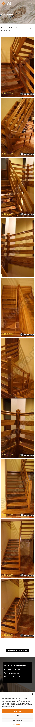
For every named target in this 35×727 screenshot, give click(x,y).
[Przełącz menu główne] (31, 3)
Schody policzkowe (8, 28)
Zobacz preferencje (18, 720)
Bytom (31, 28)
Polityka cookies (16, 724)
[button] (32, 694)
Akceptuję (17, 711)
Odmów (17, 715)
